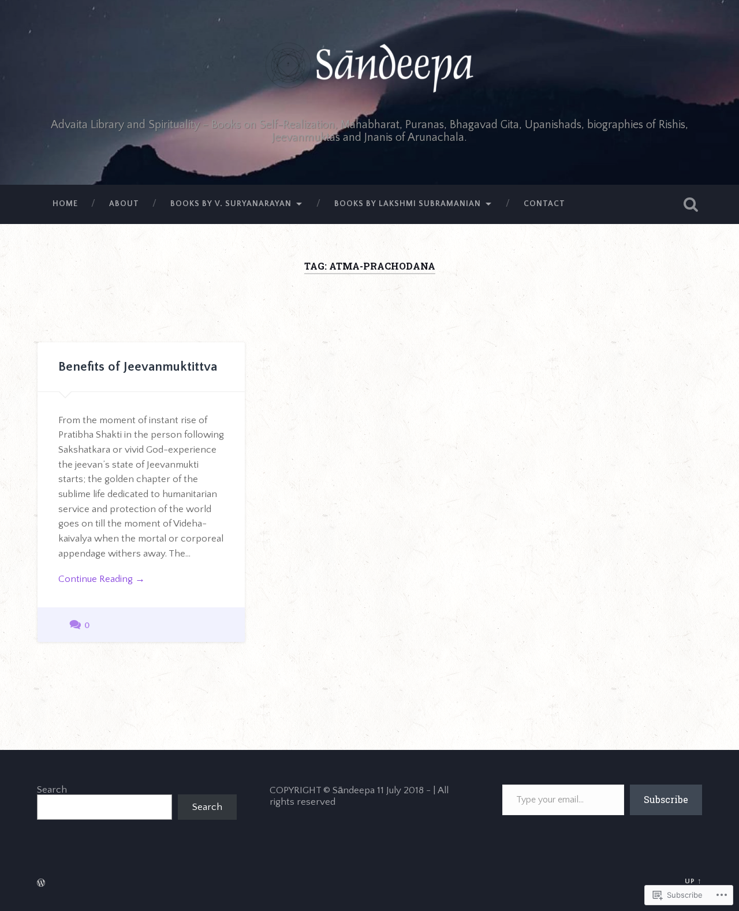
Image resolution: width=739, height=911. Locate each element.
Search (52, 789)
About (124, 203)
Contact (544, 203)
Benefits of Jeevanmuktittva (137, 367)
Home (65, 203)
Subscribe (666, 799)
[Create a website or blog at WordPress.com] (41, 884)
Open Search (690, 204)
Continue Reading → (101, 578)
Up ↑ (693, 881)
